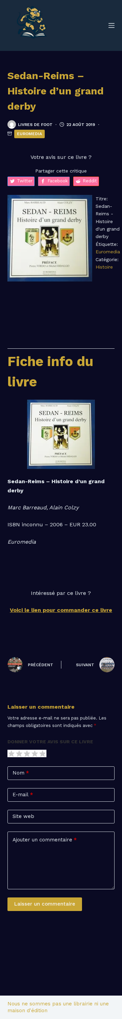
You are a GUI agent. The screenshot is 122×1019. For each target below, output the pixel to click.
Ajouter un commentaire (45, 840)
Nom (21, 773)
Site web (23, 816)
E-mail (23, 794)
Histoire (104, 267)
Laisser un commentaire (44, 904)
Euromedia (29, 133)
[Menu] (111, 25)
